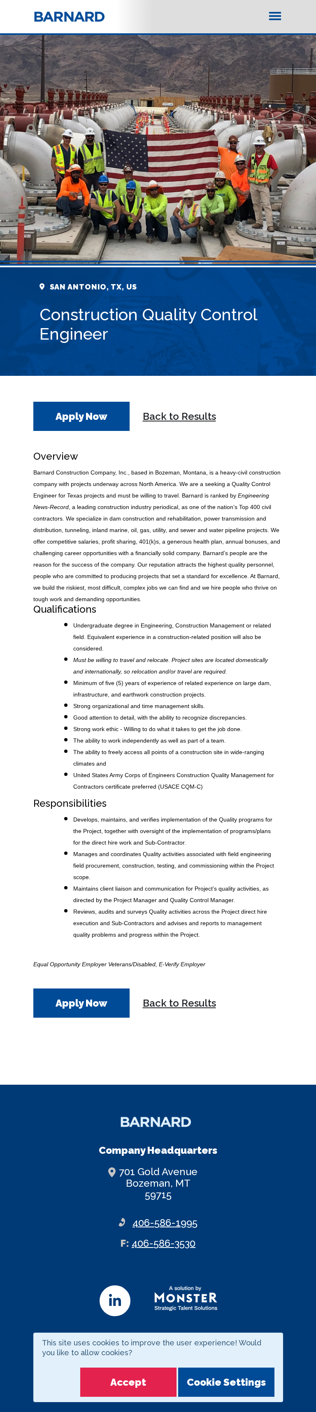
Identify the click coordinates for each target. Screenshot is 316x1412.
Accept (128, 1382)
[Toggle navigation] (275, 16)
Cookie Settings (226, 1382)
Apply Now (81, 416)
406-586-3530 (163, 1243)
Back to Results (179, 416)
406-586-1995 (165, 1223)
